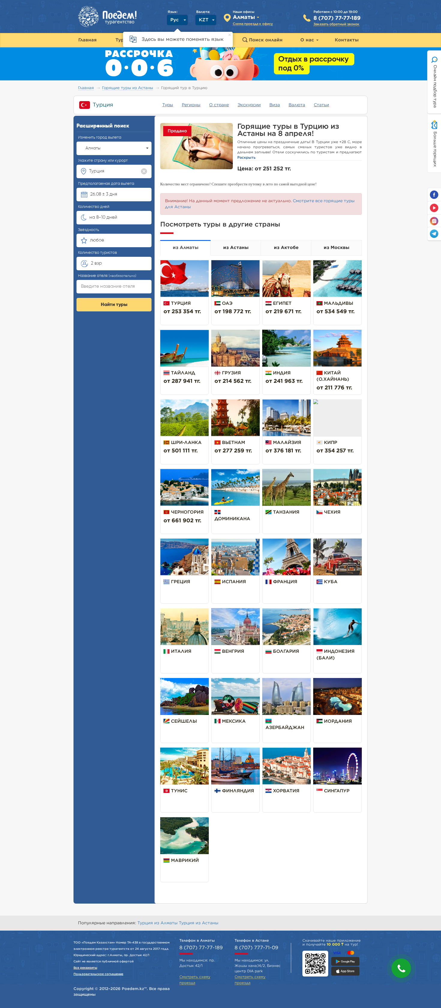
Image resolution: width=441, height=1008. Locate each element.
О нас (308, 40)
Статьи (321, 105)
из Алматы (185, 247)
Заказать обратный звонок (336, 24)
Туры (167, 105)
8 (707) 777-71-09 (256, 947)
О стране (219, 105)
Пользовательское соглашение (98, 974)
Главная (86, 88)
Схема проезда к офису (253, 24)
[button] (401, 968)
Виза (274, 105)
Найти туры (114, 304)
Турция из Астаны (198, 923)
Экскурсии (249, 105)
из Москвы (336, 247)
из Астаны (235, 247)
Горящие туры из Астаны (127, 88)
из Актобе (286, 247)
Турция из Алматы (158, 923)
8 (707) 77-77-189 (337, 18)
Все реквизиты (85, 967)
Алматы (93, 148)
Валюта (297, 105)
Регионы (191, 105)
